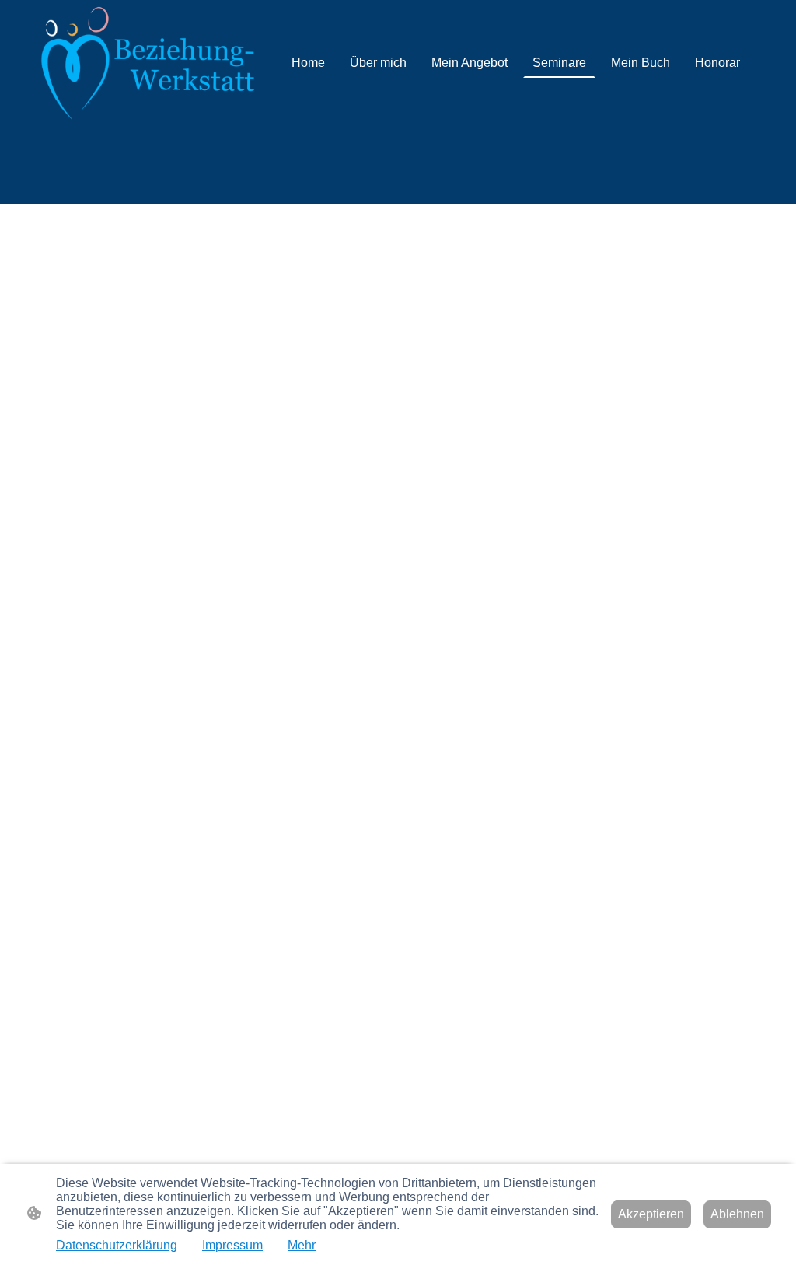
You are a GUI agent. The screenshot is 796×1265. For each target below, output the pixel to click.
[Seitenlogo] (147, 62)
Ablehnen (737, 1214)
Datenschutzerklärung (116, 1245)
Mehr (302, 1245)
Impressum (232, 1245)
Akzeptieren (651, 1214)
